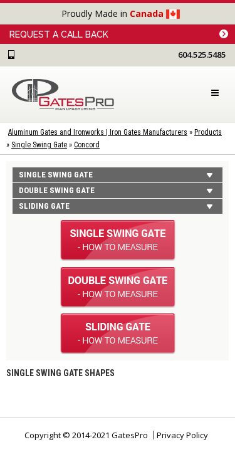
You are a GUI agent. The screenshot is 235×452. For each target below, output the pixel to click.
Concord (87, 144)
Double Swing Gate (57, 190)
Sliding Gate (44, 206)
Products (208, 132)
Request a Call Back (58, 34)
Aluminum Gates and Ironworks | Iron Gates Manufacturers (97, 132)
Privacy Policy (182, 435)
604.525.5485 (202, 54)
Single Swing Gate (39, 144)
